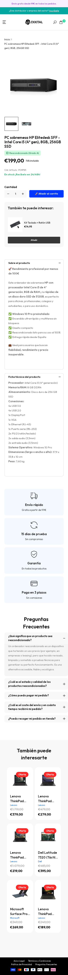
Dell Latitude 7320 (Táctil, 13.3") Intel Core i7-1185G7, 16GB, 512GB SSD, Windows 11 (48, 855)
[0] (61, 22)
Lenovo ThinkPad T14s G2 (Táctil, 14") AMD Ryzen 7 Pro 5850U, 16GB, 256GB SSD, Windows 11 (19, 798)
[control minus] (8, 193)
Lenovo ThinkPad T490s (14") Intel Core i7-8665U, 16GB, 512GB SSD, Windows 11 (47, 798)
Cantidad (10, 187)
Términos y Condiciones (39, 961)
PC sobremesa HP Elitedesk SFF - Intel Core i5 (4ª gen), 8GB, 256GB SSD (31, 46)
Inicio (7, 39)
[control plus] (23, 193)
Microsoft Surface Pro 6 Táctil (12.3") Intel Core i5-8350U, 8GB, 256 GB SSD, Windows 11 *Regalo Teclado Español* (19, 911)
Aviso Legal (19, 961)
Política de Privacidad (21, 964)
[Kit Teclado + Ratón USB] (15, 224)
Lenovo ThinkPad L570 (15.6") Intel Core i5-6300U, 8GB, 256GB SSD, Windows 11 (47, 911)
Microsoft (15, 918)
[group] (11, 124)
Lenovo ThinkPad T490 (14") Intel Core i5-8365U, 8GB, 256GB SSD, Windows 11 (19, 855)
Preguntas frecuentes (46, 964)
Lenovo (13, 805)
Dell (40, 861)
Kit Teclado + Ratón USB (37, 222)
